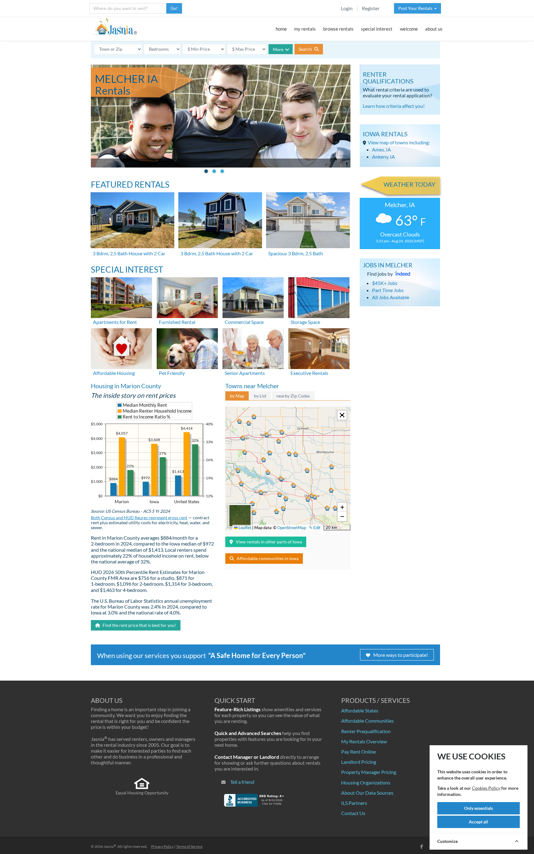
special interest (376, 29)
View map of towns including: (399, 142)
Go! (174, 8)
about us (434, 29)
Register (370, 8)
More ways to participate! (400, 655)
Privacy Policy (162, 846)
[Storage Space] (319, 297)
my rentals (305, 29)
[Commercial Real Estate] (253, 297)
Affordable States (359, 710)
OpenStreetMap (291, 527)
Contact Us (353, 813)
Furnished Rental (177, 322)
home (281, 29)
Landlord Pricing (358, 762)
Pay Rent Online (358, 751)
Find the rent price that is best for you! (139, 625)
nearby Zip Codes (293, 395)
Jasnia (110, 846)
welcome (409, 29)
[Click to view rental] (133, 220)
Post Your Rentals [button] (416, 8)
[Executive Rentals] (319, 348)
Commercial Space (244, 322)
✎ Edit (314, 527)
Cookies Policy (486, 788)
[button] (266, 434)
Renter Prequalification (366, 731)
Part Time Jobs (388, 290)
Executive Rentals (309, 373)
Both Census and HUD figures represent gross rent (139, 517)
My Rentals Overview (364, 741)
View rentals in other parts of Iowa (269, 541)
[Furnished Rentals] (187, 297)
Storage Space (305, 322)
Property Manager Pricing (368, 772)
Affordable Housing (114, 373)
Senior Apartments (245, 373)
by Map (237, 395)
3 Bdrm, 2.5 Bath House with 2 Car (129, 253)
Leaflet (244, 527)
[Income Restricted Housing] (121, 348)
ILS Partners (354, 803)
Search (306, 49)
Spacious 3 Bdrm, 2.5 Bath (295, 253)
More (278, 49)
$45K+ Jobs (384, 283)
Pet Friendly (172, 373)
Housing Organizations (365, 782)
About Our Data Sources (367, 793)
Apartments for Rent (115, 322)
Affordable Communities (367, 721)
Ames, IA (381, 149)
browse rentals (338, 29)
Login (347, 8)
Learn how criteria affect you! (394, 106)
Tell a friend (242, 782)
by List (260, 395)
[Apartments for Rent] (121, 297)
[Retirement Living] (253, 348)
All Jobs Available (390, 297)
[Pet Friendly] (187, 348)
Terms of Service (189, 846)
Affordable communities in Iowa (268, 558)
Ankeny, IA (383, 156)
